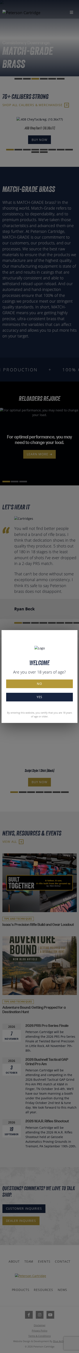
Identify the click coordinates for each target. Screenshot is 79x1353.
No (39, 683)
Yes (40, 697)
